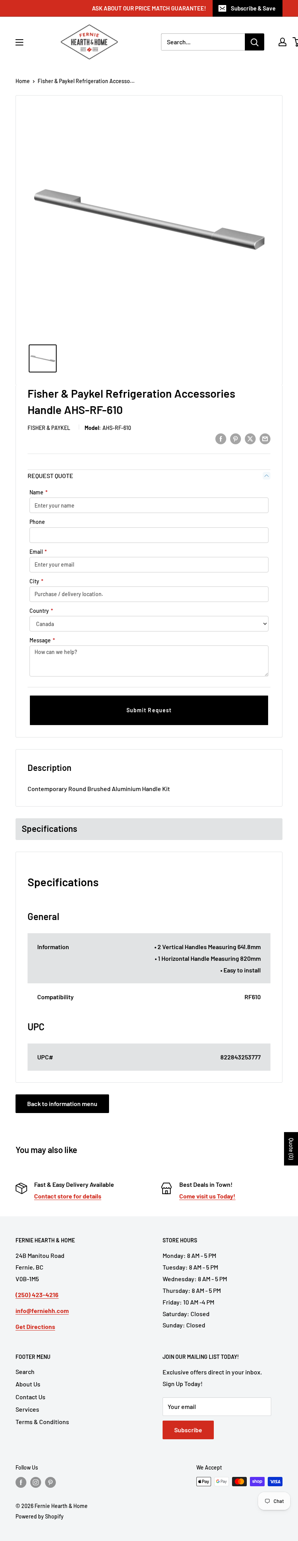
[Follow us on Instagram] (35, 1482)
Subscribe (188, 1429)
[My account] (282, 42)
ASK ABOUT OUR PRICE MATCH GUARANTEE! (149, 8)
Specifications (49, 828)
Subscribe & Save (253, 8)
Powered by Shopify (40, 1516)
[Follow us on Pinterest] (50, 1482)
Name (38, 492)
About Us (28, 1384)
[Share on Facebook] (220, 438)
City (36, 581)
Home (23, 81)
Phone (37, 521)
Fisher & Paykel (49, 427)
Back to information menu (62, 1103)
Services (27, 1409)
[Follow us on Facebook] (21, 1482)
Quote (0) (291, 1149)
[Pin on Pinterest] (235, 438)
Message (42, 640)
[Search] (254, 41)
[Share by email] (265, 438)
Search (25, 1371)
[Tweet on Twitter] (250, 438)
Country (41, 610)
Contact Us (30, 1396)
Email (38, 551)
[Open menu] (19, 42)
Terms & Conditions (42, 1421)
